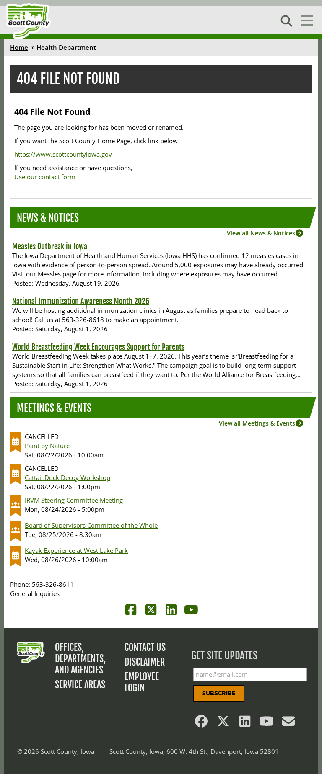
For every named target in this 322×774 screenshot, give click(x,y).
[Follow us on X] (223, 723)
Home (19, 47)
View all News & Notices (261, 233)
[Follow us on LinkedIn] (245, 723)
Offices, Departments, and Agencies (80, 659)
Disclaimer (145, 662)
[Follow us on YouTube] (267, 723)
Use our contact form (44, 177)
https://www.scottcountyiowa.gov (63, 154)
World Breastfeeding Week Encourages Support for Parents (98, 346)
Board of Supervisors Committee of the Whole (91, 525)
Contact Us (145, 647)
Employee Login (142, 682)
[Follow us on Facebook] (201, 723)
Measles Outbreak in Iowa (49, 246)
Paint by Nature (47, 445)
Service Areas (80, 684)
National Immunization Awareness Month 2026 (80, 301)
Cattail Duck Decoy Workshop (67, 477)
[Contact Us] (288, 723)
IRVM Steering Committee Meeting (74, 500)
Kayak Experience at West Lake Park (76, 550)
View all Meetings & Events (257, 423)
